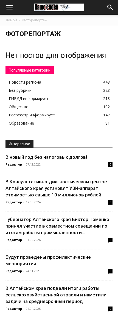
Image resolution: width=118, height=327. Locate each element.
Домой (11, 20)
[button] (9, 7)
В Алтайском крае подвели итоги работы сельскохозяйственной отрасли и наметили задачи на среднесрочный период (55, 294)
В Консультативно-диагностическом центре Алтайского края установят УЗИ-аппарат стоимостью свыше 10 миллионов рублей (56, 188)
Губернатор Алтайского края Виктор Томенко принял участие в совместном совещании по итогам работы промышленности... (57, 226)
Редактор (13, 164)
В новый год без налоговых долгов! (46, 157)
